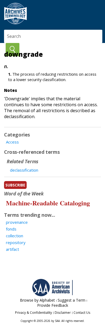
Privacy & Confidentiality (33, 312)
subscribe (15, 185)
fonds (11, 229)
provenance (17, 222)
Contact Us (82, 312)
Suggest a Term (71, 300)
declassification (24, 170)
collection (14, 235)
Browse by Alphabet (37, 300)
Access (12, 142)
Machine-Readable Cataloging (48, 203)
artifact (12, 249)
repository (16, 242)
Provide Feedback (52, 305)
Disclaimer (63, 312)
